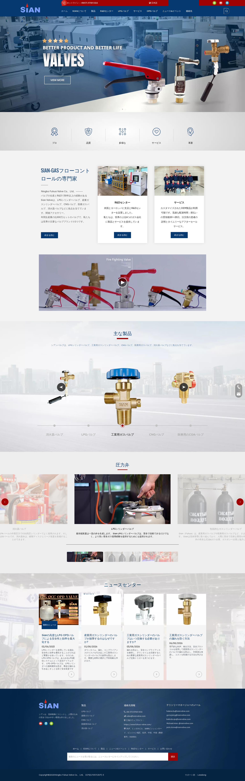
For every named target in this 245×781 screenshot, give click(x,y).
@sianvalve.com (186, 723)
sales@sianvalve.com (135, 716)
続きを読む (49, 235)
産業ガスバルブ (87, 715)
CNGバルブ (86, 720)
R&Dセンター (137, 748)
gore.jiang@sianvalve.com (178, 715)
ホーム (76, 748)
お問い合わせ (166, 748)
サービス (152, 748)
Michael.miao (172, 723)
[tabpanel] (54, 135)
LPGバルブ (86, 711)
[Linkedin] (227, 3)
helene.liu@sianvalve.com (177, 711)
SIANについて (89, 748)
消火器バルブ (86, 728)
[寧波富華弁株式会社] (51, 703)
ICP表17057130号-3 (94, 775)
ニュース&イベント (118, 748)
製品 (103, 748)
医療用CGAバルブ (88, 724)
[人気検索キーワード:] (227, 11)
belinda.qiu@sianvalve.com (178, 719)
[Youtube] (221, 3)
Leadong (202, 775)
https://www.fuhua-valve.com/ (137, 724)
